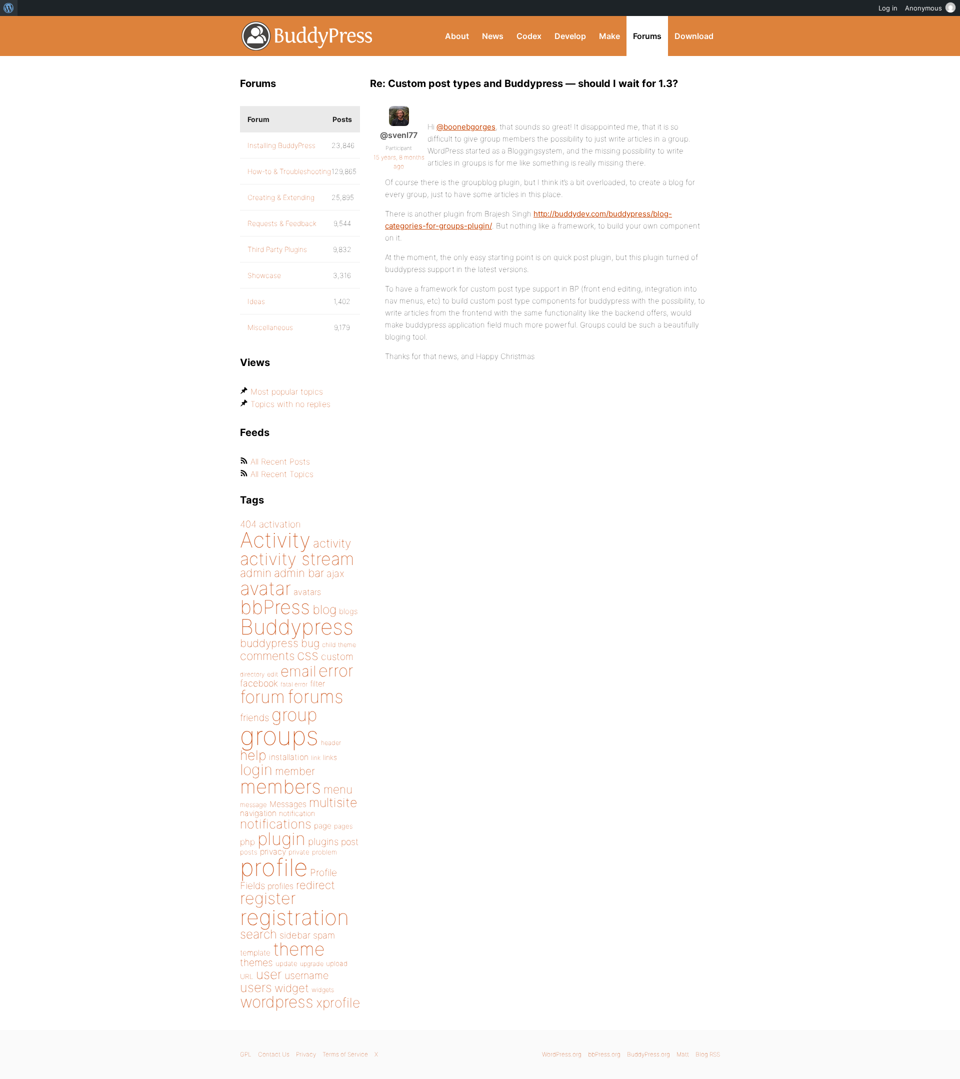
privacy (273, 851)
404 (248, 524)
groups (279, 735)
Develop (570, 36)
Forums (647, 36)
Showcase (264, 275)
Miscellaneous (270, 327)
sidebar (295, 935)
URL (247, 976)
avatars (307, 592)
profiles (281, 886)
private (299, 852)
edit (272, 674)
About (457, 36)
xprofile (338, 1002)
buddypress (269, 643)
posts (249, 852)
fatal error (294, 684)
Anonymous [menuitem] (923, 8)
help (253, 755)
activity (332, 543)
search (258, 934)
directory (252, 674)
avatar (265, 588)
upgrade (312, 964)
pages (343, 826)
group (294, 715)
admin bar (299, 573)
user (269, 974)
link (315, 758)
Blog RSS (708, 1054)
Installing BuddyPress (282, 145)
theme (299, 949)
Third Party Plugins (277, 249)
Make (609, 36)
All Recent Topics (282, 474)
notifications (276, 824)
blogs (348, 611)
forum (262, 696)
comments (267, 655)
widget (291, 988)
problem (324, 852)
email (298, 671)
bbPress (275, 607)
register (268, 898)
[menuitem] (9, 8)
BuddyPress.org (307, 36)
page (323, 825)
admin (256, 573)
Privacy (306, 1054)
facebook (259, 683)
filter (317, 683)
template (255, 953)
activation (280, 524)
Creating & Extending (281, 197)
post (349, 841)
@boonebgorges (466, 127)
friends (254, 718)
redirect (315, 885)
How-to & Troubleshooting (289, 171)
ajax (335, 574)
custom (337, 656)
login (256, 769)
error (336, 670)
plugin (282, 838)
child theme (339, 644)
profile (274, 867)
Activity (275, 539)
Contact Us (274, 1054)
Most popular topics (286, 391)
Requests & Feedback (282, 223)
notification (297, 813)
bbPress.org (604, 1054)
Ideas (256, 301)
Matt (682, 1054)
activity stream (297, 558)
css (307, 655)
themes (256, 962)
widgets (323, 990)
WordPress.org (562, 1054)
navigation (258, 813)
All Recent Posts (280, 461)
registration (294, 917)
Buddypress (297, 627)
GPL (246, 1054)
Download (694, 36)
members (280, 786)
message (253, 804)
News (493, 36)
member (295, 771)
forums (316, 697)
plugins (323, 842)
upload (337, 964)
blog (324, 609)
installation (288, 757)
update (287, 964)
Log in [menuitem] (888, 8)
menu (338, 789)
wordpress (277, 1002)
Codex (529, 36)
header (331, 742)
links (330, 757)
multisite (333, 802)
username (306, 976)
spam (324, 935)
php (247, 841)
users (256, 987)
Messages (288, 804)
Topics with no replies (290, 404)
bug (310, 643)
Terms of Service (345, 1054)
